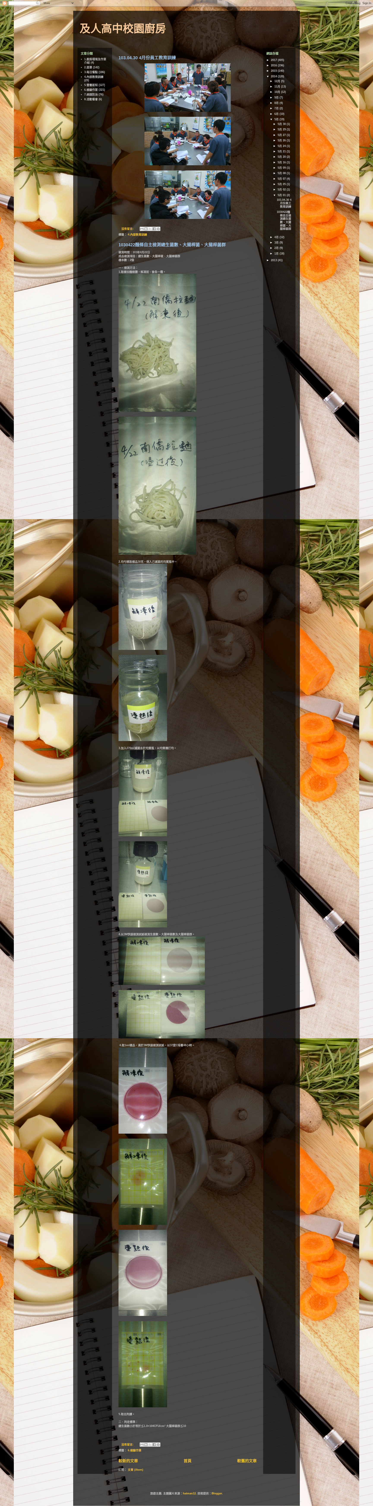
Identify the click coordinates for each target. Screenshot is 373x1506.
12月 (277, 81)
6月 (277, 113)
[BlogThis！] (146, 229)
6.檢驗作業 (134, 1450)
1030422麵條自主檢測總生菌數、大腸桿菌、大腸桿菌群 (172, 244)
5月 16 (282, 162)
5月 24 (282, 146)
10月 (277, 92)
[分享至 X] (150, 229)
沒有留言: (127, 228)
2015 (274, 70)
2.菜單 (88, 67)
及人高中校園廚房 (123, 29)
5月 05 (282, 184)
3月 (277, 242)
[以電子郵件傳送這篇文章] (142, 229)
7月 (277, 108)
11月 (277, 86)
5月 (277, 119)
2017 (274, 60)
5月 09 (282, 167)
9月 (277, 97)
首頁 (187, 1461)
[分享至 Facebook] (154, 229)
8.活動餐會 (91, 99)
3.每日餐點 (91, 72)
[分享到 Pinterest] (158, 229)
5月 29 (282, 129)
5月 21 (282, 151)
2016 (274, 65)
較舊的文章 (247, 1461)
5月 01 (282, 195)
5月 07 (282, 178)
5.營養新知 (91, 85)
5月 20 (282, 156)
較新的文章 (128, 1461)
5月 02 (282, 189)
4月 (277, 237)
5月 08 (282, 173)
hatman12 (189, 1493)
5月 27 (282, 135)
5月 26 (282, 140)
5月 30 (282, 124)
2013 (274, 260)
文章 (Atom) (135, 1469)
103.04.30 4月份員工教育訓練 (147, 57)
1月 (277, 253)
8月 (277, 103)
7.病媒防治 (91, 94)
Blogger (217, 1493)
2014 (274, 76)
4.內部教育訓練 (137, 234)
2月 (277, 248)
